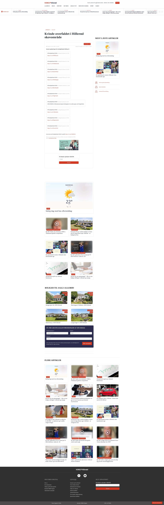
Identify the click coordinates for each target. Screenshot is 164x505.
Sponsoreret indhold (74, 496)
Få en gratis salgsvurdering (76, 494)
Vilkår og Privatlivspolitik (50, 486)
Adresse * (48, 336)
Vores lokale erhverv (74, 484)
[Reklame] (68, 145)
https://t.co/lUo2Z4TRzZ (52, 71)
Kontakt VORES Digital (50, 488)
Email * (71, 330)
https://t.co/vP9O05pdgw (52, 79)
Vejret (97, 6)
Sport (91, 6)
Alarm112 (47, 6)
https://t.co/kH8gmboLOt (53, 120)
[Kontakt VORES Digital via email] (85, 475)
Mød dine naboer (83, 6)
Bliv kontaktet (87, 343)
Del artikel (86, 44)
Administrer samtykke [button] (49, 490)
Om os (46, 483)
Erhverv (59, 6)
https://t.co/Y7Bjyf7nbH (52, 96)
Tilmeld (117, 2)
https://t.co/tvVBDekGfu (52, 112)
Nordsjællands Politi (52, 138)
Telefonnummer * (50, 330)
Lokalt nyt (73, 6)
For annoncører (48, 484)
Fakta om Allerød (74, 488)
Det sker (66, 6)
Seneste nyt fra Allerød (75, 483)
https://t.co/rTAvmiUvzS (52, 128)
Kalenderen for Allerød (75, 486)
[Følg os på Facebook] (78, 475)
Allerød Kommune (74, 492)
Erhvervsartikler (73, 490)
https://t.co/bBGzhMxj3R (52, 87)
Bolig (53, 6)
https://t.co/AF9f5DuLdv (52, 55)
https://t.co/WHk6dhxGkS (53, 63)
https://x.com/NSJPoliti (70, 134)
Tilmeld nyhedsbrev (157, 502)
